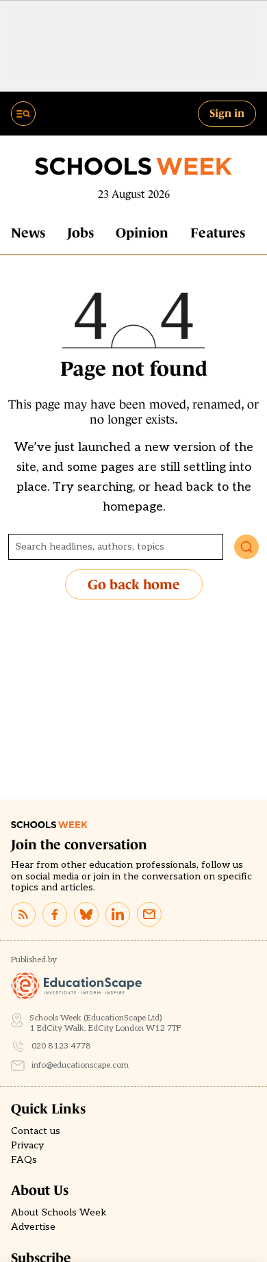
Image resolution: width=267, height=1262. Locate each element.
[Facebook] (54, 914)
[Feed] (23, 914)
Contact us (35, 1131)
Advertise (33, 1227)
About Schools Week (59, 1212)
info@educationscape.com (80, 1065)
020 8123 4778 (61, 1046)
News (28, 232)
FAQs (24, 1160)
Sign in (226, 113)
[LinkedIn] (117, 914)
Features (217, 232)
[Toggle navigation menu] (23, 113)
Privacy (27, 1145)
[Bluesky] (86, 914)
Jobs (80, 232)
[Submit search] (246, 547)
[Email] (149, 914)
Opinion (142, 232)
